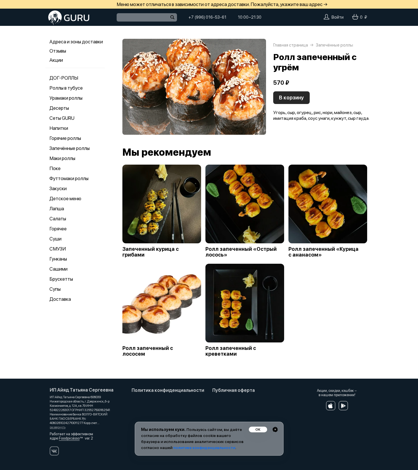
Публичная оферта (233, 390)
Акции (56, 60)
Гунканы (58, 259)
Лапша (56, 208)
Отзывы (57, 51)
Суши (55, 239)
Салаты (57, 218)
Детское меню (65, 198)
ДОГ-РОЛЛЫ (63, 78)
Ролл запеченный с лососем (147, 351)
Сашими (58, 269)
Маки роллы (62, 158)
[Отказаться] (275, 429)
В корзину (291, 98)
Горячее (58, 229)
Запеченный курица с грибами (150, 252)
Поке (55, 168)
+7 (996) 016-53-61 (207, 17)
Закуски (58, 188)
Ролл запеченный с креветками (230, 351)
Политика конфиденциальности (168, 390)
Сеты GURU (61, 118)
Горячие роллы (65, 138)
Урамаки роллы (65, 98)
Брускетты (61, 279)
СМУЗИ (57, 249)
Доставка (60, 299)
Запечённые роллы (69, 148)
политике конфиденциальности (204, 447)
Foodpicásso (69, 438)
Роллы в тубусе (66, 88)
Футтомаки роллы (68, 178)
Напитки (58, 128)
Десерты (59, 108)
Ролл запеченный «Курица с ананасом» (323, 252)
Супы (55, 289)
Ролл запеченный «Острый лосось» (241, 252)
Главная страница (290, 45)
